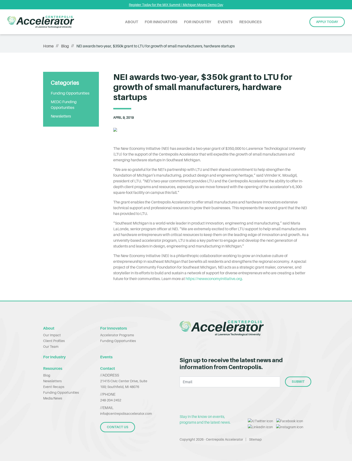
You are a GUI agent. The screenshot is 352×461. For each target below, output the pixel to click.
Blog (65, 46)
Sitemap (255, 439)
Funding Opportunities (70, 93)
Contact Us (117, 427)
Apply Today (327, 22)
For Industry (197, 21)
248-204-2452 (110, 400)
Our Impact (52, 335)
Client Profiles (54, 341)
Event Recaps (53, 387)
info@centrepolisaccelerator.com (126, 413)
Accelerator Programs (117, 335)
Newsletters (61, 116)
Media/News (52, 398)
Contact (107, 368)
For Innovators (161, 21)
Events (225, 21)
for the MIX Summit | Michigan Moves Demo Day (176, 5)
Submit (298, 381)
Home (48, 46)
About (131, 21)
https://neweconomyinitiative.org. (214, 278)
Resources (250, 21)
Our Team (50, 346)
